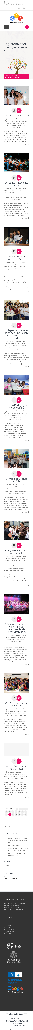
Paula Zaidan (21, 262)
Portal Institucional (9, 928)
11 (6, 814)
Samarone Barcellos (21, 1017)
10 (25, 812)
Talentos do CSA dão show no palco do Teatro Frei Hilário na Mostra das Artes (17, 840)
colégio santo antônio (13, 123)
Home (16, 75)
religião (15, 715)
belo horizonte (23, 191)
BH (5, 193)
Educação (15, 195)
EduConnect (21, 4)
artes (16, 191)
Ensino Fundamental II (10, 924)
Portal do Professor (11, 2)
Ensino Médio (8, 926)
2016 (7, 121)
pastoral (22, 197)
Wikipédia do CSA (9, 932)
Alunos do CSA (14, 121)
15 (19, 814)
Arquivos (6, 865)
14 (16, 814)
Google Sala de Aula (11, 3)
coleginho (22, 343)
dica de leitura (15, 269)
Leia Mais (24, 144)
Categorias (7, 876)
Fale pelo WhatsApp (5, 1029)
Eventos (8, 125)
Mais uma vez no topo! (14, 845)
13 (12, 814)
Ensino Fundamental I (10, 922)
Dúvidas (9, 1025)
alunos (8, 266)
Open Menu (6, 27)
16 (22, 814)
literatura (21, 271)
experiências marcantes (18, 125)
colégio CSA (10, 193)
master (19, 119)
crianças (22, 123)
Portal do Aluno (10, 4)
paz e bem (23, 348)
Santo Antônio (16, 199)
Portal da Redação (9, 930)
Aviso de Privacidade (10, 934)
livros (16, 273)
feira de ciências (15, 127)
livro (26, 271)
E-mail (8, 1023)
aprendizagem (23, 121)
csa (19, 345)
